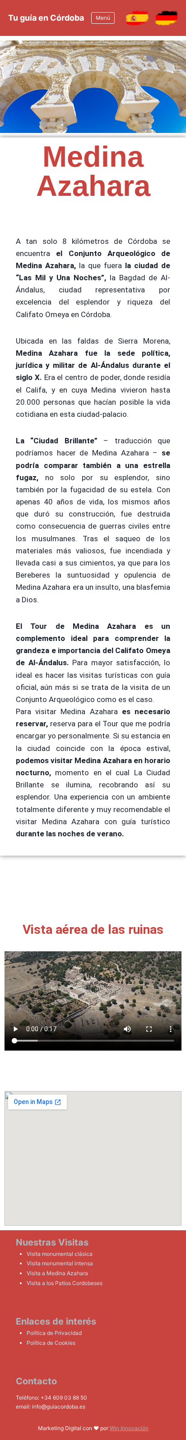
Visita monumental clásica (60, 1253)
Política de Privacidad (54, 1333)
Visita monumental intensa (60, 1263)
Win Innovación (129, 1428)
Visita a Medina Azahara (57, 1273)
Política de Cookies (51, 1342)
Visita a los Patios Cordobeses (64, 1283)
